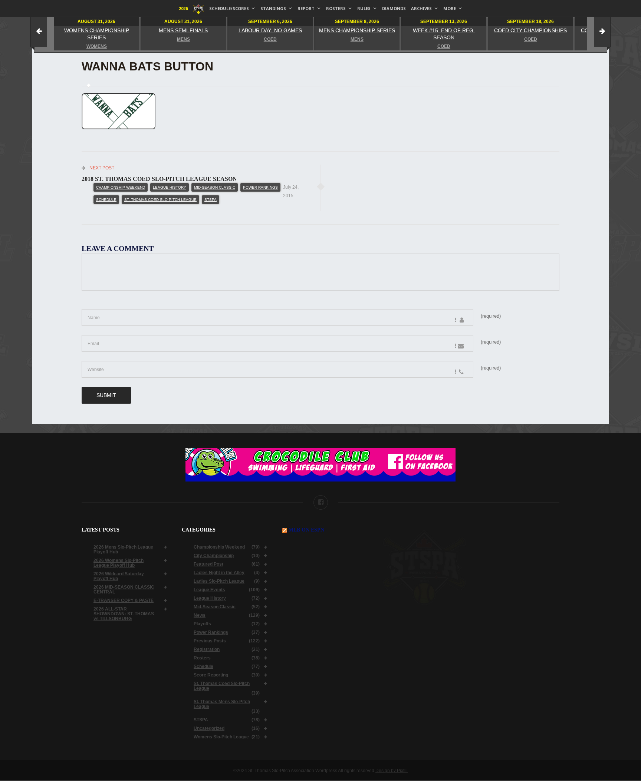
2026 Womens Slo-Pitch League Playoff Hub (118, 563)
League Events (209, 590)
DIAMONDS (394, 8)
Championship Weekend (120, 187)
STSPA (210, 200)
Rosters (202, 658)
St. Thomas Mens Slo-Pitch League (222, 704)
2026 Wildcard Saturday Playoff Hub (118, 576)
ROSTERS (336, 8)
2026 (183, 8)
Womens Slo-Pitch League (221, 737)
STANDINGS (273, 8)
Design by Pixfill (391, 770)
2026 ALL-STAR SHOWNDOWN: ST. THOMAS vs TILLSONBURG (123, 614)
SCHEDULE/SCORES (229, 8)
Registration (207, 649)
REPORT (306, 8)
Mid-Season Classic (214, 187)
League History (169, 187)
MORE (449, 8)
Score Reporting (211, 675)
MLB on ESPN (306, 530)
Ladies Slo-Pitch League (219, 581)
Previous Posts (210, 641)
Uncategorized (209, 728)
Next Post (101, 168)
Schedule (106, 200)
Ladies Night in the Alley (219, 572)
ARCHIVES (421, 8)
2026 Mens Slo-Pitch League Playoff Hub (123, 550)
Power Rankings (260, 187)
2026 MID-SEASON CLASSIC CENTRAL (123, 590)
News (200, 615)
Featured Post (208, 564)
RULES (364, 8)
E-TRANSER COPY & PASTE (123, 600)
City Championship (214, 555)
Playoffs (202, 624)
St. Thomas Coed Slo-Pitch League (160, 200)
